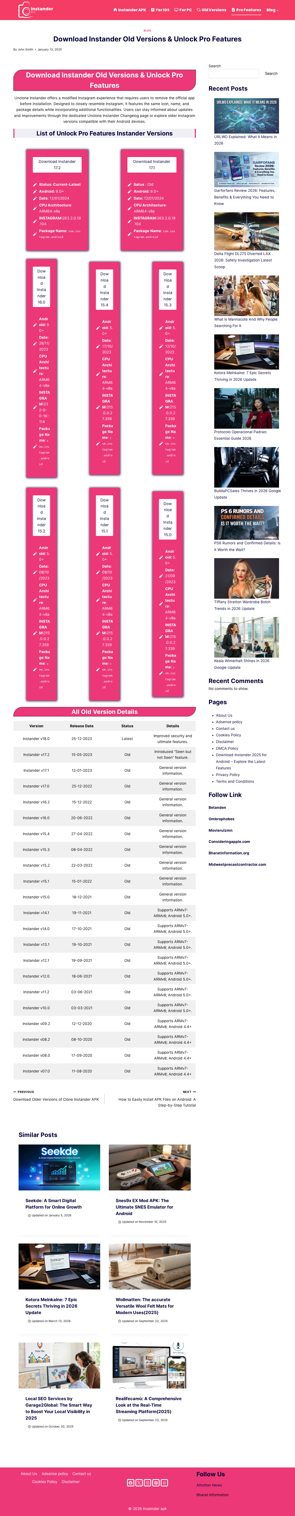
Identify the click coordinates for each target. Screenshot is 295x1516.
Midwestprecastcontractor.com (237, 864)
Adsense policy (229, 722)
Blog (147, 30)
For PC (185, 10)
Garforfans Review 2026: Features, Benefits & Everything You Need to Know (244, 197)
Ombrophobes (222, 819)
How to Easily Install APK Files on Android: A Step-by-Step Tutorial (156, 1098)
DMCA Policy (227, 748)
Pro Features (248, 10)
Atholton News (209, 1485)
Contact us (225, 728)
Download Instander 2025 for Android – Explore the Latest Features (241, 761)
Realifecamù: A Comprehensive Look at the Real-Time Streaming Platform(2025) (149, 1405)
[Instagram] (147, 1482)
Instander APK (132, 10)
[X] (139, 1482)
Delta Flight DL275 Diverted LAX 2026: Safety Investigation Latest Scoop (243, 260)
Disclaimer (225, 742)
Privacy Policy (228, 775)
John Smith (25, 49)
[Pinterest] (156, 1482)
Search (215, 66)
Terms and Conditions (235, 781)
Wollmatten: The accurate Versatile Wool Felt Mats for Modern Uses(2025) (145, 1306)
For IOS (163, 10)
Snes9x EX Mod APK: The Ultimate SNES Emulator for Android (144, 1207)
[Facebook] (130, 1482)
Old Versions (213, 10)
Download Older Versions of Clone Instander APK (56, 1096)
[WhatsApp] (164, 1482)
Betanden (217, 807)
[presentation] (59, 1167)
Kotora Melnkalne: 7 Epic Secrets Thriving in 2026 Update (51, 1306)
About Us (224, 715)
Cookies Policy (228, 735)
